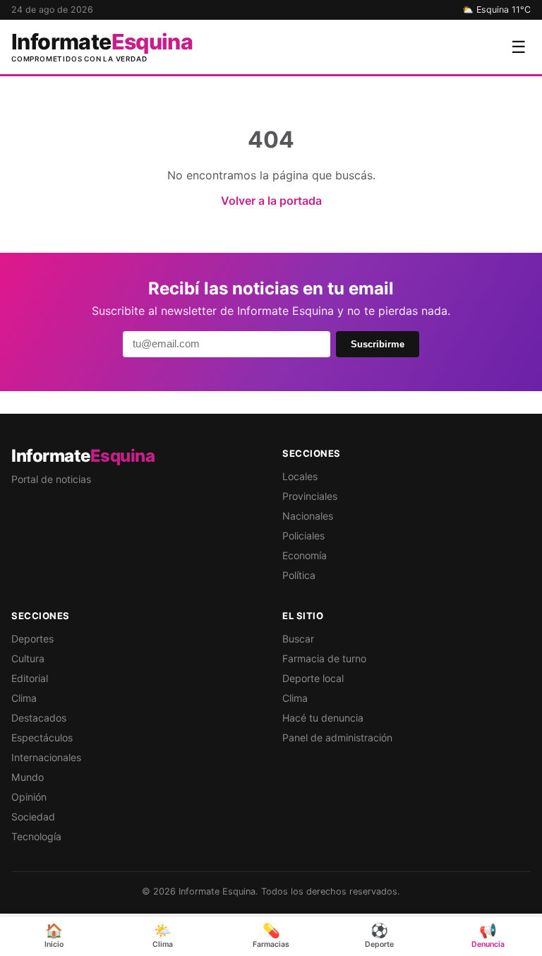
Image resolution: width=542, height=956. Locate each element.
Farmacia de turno (324, 658)
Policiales (303, 536)
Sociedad (33, 817)
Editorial (29, 678)
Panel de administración (337, 737)
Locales (300, 476)
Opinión (29, 797)
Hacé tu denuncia (322, 718)
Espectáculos (42, 737)
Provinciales (309, 496)
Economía (304, 555)
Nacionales (307, 516)
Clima (24, 698)
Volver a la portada (271, 200)
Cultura (27, 658)
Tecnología (36, 836)
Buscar (298, 639)
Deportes (32, 639)
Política (298, 575)
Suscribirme (377, 344)
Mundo (27, 777)
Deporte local (313, 678)
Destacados (38, 718)
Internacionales (46, 757)
